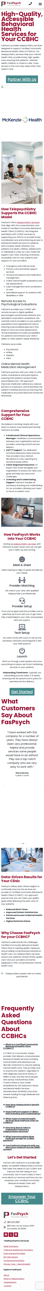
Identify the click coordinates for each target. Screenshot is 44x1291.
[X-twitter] (11, 1234)
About (6, 1275)
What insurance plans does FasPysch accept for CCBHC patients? (18, 1138)
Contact (7, 1286)
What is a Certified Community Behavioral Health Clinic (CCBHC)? (20, 1046)
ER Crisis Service (11, 1257)
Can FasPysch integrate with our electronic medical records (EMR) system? (21, 1147)
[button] (40, 3)
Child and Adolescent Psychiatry (18, 1250)
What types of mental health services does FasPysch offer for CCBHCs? (21, 1120)
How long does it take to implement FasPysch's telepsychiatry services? (17, 1129)
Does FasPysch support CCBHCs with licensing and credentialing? (23, 1112)
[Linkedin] (16, 1234)
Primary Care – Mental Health (17, 1264)
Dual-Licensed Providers (14, 1253)
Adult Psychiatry (11, 1246)
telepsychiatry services (28, 222)
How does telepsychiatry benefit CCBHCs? (22, 1105)
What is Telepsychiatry (14, 1278)
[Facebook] (6, 1234)
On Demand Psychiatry (14, 1260)
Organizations (10, 1282)
